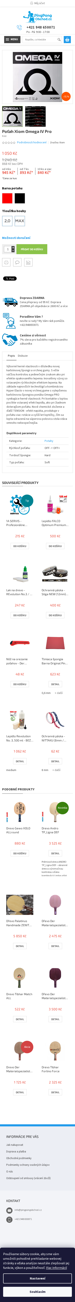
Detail (55, 684)
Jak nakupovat (14, 1145)
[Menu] (12, 39)
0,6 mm (46, 693)
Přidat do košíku (32, 249)
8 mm (45, 770)
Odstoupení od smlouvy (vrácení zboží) (28, 1178)
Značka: (57, 142)
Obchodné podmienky (18, 1158)
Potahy (49, 441)
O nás (9, 1171)
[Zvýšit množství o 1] (13, 247)
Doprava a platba (16, 1151)
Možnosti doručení (16, 238)
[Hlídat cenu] (28, 262)
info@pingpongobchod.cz (28, 1210)
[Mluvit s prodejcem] (17, 262)
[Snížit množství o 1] (13, 250)
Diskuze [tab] (23, 356)
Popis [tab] (11, 356)
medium (11, 770)
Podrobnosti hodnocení (31, 143)
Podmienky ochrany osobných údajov (28, 1165)
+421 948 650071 (23, 1219)
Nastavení (37, 1278)
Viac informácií (56, 1268)
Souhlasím (38, 1292)
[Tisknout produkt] (6, 262)
